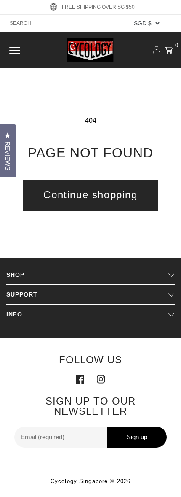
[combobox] (90, 23)
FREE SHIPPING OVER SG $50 (98, 7)
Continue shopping (90, 194)
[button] (14, 50)
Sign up (137, 436)
